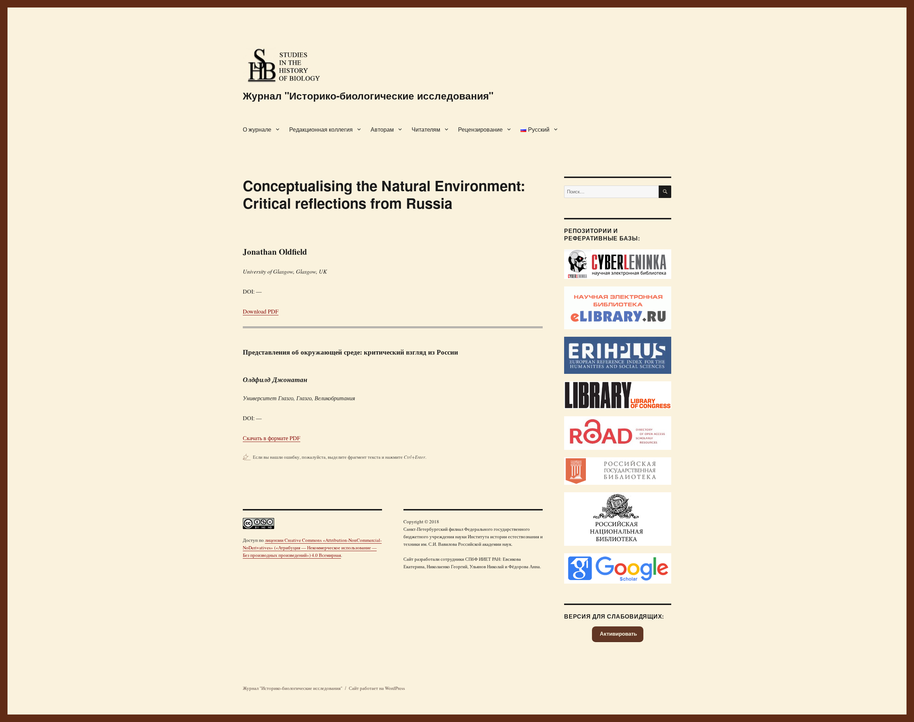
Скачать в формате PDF (271, 438)
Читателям (426, 129)
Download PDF (260, 311)
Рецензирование (480, 129)
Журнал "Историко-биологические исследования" (368, 95)
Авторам (382, 129)
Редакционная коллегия (321, 129)
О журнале (257, 129)
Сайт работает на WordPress (377, 688)
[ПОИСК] (665, 191)
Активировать (617, 634)
